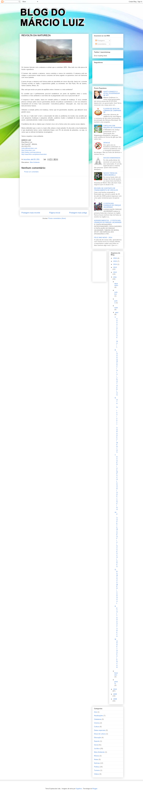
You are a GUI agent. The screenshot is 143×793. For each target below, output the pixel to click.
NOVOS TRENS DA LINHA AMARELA (110, 174)
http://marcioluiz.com (28, 150)
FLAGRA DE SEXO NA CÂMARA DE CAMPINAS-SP (112, 110)
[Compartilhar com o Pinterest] (57, 159)
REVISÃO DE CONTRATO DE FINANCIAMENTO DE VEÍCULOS (106, 189)
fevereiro (116, 674)
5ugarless (79, 788)
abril (116, 312)
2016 (115, 258)
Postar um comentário (31, 172)
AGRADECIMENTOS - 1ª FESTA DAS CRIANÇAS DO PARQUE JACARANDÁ (107, 221)
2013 (115, 267)
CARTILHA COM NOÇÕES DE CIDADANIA (112, 126)
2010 (115, 689)
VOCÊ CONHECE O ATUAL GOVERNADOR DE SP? (111, 93)
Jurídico (97, 748)
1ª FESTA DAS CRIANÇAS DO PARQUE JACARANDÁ (112, 205)
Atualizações (98, 715)
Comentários (101, 44)
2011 (115, 277)
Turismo (97, 770)
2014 (115, 264)
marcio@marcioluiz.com (29, 148)
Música (96, 756)
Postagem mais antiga (78, 213)
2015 (115, 261)
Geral (96, 745)
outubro (116, 293)
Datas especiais (99, 730)
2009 (115, 694)
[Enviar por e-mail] (48, 159)
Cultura (96, 726)
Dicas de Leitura (100, 734)
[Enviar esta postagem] (44, 159)
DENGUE (106, 143)
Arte (95, 712)
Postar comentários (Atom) (57, 218)
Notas (96, 759)
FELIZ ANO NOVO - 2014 (103, 237)
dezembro (116, 284)
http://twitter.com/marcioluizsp (31, 152)
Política (96, 767)
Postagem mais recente (30, 213)
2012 (115, 272)
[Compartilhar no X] (53, 159)
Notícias (97, 763)
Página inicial (54, 213)
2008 (115, 699)
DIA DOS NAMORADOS (111, 158)
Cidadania (97, 719)
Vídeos (96, 774)
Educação (97, 737)
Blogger (94, 788)
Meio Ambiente (35, 162)
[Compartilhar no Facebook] (55, 159)
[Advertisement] (54, 192)
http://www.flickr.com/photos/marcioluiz (34, 154)
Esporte (97, 741)
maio (116, 307)
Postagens (101, 40)
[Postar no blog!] (50, 159)
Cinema (97, 723)
